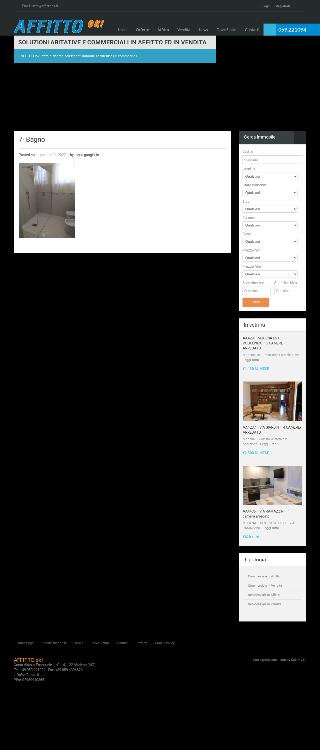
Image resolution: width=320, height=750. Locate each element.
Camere (248, 218)
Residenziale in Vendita (265, 604)
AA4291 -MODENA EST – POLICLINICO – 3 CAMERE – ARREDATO (264, 343)
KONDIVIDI (298, 660)
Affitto (163, 29)
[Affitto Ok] (59, 26)
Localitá (248, 169)
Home (123, 29)
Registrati (283, 6)
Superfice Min (253, 283)
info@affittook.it (45, 6)
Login (266, 6)
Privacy (142, 643)
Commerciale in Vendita (265, 585)
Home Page (25, 643)
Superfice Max (285, 283)
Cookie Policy (164, 643)
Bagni (247, 234)
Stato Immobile (254, 185)
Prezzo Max (252, 267)
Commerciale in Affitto (264, 576)
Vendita (184, 29)
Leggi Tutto (251, 360)
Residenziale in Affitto (264, 595)
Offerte (142, 29)
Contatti (252, 29)
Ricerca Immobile (54, 643)
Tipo (246, 201)
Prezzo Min (251, 250)
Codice (247, 152)
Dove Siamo (226, 29)
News (203, 29)
